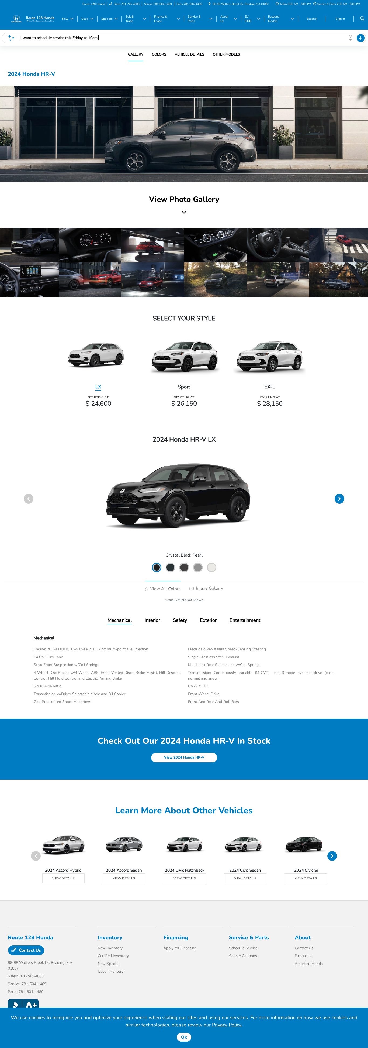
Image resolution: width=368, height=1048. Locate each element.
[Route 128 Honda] (32, 19)
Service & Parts (249, 937)
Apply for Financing (180, 948)
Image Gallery (209, 588)
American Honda (309, 963)
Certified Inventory (113, 955)
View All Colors (165, 589)
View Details (63, 878)
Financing (176, 937)
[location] (210, 4)
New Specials (109, 963)
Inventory (110, 937)
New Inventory (110, 948)
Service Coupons (243, 955)
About (303, 937)
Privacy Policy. (227, 1025)
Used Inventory (110, 971)
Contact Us (29, 950)
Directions (303, 955)
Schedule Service (243, 948)
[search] (362, 19)
